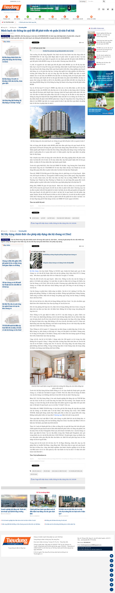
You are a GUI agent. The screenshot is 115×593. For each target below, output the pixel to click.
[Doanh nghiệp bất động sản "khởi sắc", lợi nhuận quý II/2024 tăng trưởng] (91, 38)
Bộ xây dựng (35, 218)
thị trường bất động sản (75, 471)
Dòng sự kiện (91, 19)
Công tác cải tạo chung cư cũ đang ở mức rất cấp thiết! (58, 263)
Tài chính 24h (52, 19)
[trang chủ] (11, 11)
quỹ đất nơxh (51, 218)
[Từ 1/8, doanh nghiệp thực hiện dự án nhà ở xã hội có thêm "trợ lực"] (91, 60)
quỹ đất (43, 218)
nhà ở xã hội (75, 218)
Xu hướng (83, 1)
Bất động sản (39, 19)
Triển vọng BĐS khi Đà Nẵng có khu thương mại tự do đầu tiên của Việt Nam (20, 524)
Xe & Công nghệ (78, 19)
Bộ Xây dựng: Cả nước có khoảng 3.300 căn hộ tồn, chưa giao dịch (12, 81)
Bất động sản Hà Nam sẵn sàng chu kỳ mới (56, 520)
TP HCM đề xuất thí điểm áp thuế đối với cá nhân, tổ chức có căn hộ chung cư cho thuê (11, 328)
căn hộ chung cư (36, 471)
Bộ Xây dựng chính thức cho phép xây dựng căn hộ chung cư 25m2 (11, 59)
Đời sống (17, 19)
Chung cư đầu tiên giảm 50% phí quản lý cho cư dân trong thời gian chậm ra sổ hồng (11, 263)
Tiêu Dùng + (5, 36)
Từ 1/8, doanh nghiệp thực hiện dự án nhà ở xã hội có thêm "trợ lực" (18, 520)
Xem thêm (43, 488)
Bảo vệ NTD (27, 19)
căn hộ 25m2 (47, 471)
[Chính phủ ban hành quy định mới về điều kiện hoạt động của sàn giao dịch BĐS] (91, 45)
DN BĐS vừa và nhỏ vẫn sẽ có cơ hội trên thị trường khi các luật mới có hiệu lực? (72, 511)
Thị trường (65, 19)
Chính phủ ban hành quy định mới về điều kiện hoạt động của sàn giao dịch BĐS (43, 22)
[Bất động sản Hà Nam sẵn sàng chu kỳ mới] (91, 67)
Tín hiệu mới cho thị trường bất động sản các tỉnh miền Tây (60, 524)
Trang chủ (6, 19)
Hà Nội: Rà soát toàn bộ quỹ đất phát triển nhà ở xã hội (58, 51)
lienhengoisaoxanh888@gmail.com (91, 545)
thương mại (58, 415)
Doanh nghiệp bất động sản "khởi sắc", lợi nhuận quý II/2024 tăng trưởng (104, 34)
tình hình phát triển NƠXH (63, 218)
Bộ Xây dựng (34, 271)
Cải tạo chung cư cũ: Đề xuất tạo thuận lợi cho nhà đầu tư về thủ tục (11, 284)
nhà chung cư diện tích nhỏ (59, 471)
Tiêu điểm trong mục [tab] (97, 28)
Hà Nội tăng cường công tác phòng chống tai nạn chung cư (60, 254)
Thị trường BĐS (44, 492)
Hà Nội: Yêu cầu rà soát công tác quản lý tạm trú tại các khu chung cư (11, 306)
